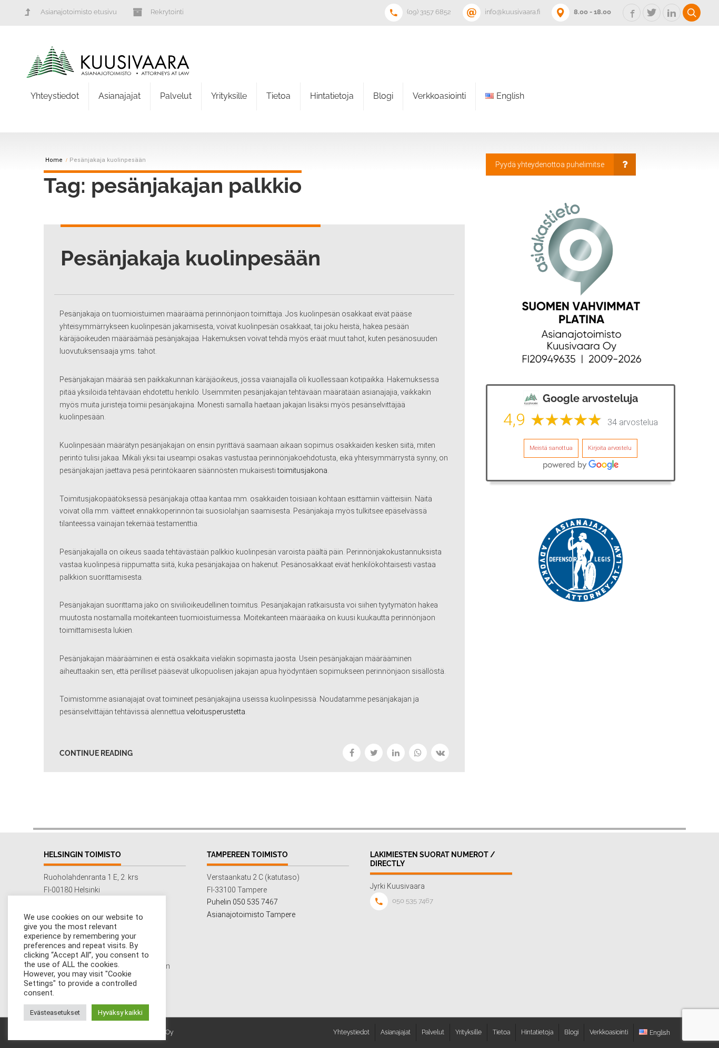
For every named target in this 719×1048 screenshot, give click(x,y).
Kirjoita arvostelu (610, 448)
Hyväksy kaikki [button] (120, 1012)
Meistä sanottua (551, 448)
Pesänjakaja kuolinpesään (191, 257)
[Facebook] (352, 753)
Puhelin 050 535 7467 (242, 902)
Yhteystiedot (55, 96)
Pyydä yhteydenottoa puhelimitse (549, 164)
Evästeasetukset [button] (55, 1012)
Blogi (383, 96)
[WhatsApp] (418, 753)
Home (54, 160)
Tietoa (278, 96)
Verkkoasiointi (439, 96)
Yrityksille (229, 96)
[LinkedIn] (396, 753)
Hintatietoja (332, 96)
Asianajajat (119, 96)
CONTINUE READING (96, 753)
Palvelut (176, 96)
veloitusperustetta (215, 711)
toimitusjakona (302, 470)
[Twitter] (374, 753)
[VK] (440, 753)
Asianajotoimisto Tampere (251, 914)
